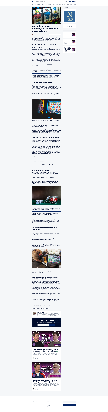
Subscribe (74, 1)
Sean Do (48, 305)
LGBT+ (68, 4)
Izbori (59, 4)
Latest (32, 4)
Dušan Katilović (40, 312)
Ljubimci (71, 4)
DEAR (37, 305)
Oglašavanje (41, 1)
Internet (54, 4)
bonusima (40, 288)
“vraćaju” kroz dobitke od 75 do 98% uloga (39, 126)
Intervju (57, 4)
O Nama (37, 1)
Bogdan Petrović (37, 357)
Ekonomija (48, 402)
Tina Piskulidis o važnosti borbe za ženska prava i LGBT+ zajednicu (45, 381)
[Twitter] (43, 312)
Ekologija (38, 4)
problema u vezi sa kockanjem (37, 88)
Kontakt (45, 1)
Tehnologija (49, 406)
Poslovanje (48, 405)
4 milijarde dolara (48, 239)
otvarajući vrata (49, 64)
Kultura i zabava (64, 4)
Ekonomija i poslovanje (44, 4)
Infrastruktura (50, 4)
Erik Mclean (40, 305)
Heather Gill (45, 305)
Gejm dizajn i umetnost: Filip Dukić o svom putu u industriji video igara (45, 350)
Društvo (35, 4)
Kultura (48, 401)
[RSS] (71, 26)
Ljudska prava (75, 4)
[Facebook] (69, 26)
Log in (70, 1)
